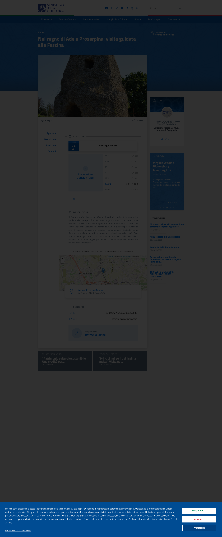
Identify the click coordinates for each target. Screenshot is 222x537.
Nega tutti (199, 519)
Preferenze (199, 527)
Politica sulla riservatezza (18, 530)
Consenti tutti (199, 510)
